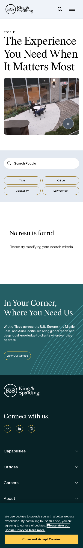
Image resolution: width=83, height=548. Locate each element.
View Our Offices (17, 355)
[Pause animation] (68, 123)
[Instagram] (31, 429)
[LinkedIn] (19, 429)
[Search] (60, 9)
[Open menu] (71, 9)
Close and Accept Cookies (41, 539)
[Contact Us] (7, 429)
